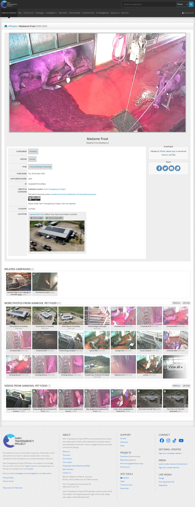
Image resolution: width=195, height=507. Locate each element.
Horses (32, 159)
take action (46, 473)
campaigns (19, 473)
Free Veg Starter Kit (166, 482)
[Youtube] (181, 440)
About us (66, 451)
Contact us (67, 473)
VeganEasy (163, 485)
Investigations (51, 12)
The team (66, 455)
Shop (122, 446)
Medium (165, 155)
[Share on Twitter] (165, 168)
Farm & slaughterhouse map (131, 463)
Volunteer (124, 442)
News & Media (74, 12)
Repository (128, 460)
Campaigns (39, 12)
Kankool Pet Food (37, 214)
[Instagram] (168, 440)
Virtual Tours (28, 12)
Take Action (62, 12)
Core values (67, 462)
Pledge (161, 478)
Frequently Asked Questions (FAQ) (76, 466)
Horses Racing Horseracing (40, 166)
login (173, 151)
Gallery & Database (9, 12)
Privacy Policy (8, 478)
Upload (186, 303)
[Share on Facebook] (159, 168)
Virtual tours (125, 467)
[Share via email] (171, 168)
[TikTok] (174, 440)
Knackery (33, 151)
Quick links (124, 488)
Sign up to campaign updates (170, 453)
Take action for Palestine (12, 488)
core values (28, 469)
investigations (32, 473)
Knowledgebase (102, 12)
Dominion (130, 456)
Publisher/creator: (36, 189)
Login (122, 481)
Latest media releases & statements (173, 464)
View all (176, 303)
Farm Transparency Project (55, 189)
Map (20, 12)
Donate (123, 438)
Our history (67, 459)
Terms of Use (8, 481)
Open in (37, 218)
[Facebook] (162, 440)
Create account (126, 485)
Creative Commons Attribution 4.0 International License (73, 194)
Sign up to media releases (169, 467)
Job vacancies (68, 469)
